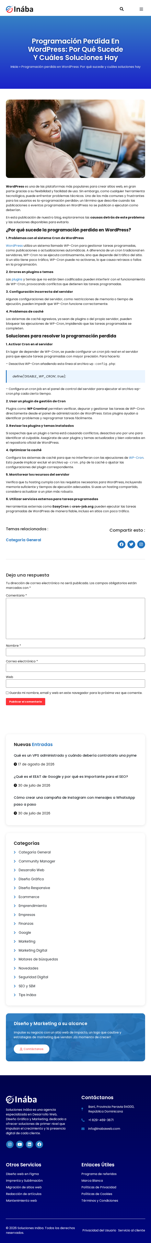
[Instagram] (10, 1144)
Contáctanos (33, 1049)
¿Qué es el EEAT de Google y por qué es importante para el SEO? (71, 776)
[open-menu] (141, 9)
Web (9, 677)
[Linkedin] (29, 1144)
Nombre (13, 645)
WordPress (14, 245)
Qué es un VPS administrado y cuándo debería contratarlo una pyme (75, 755)
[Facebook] (39, 1144)
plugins (17, 279)
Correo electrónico (22, 661)
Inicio (14, 66)
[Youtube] (20, 1144)
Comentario (16, 595)
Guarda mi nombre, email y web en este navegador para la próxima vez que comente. (75, 692)
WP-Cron (136, 457)
